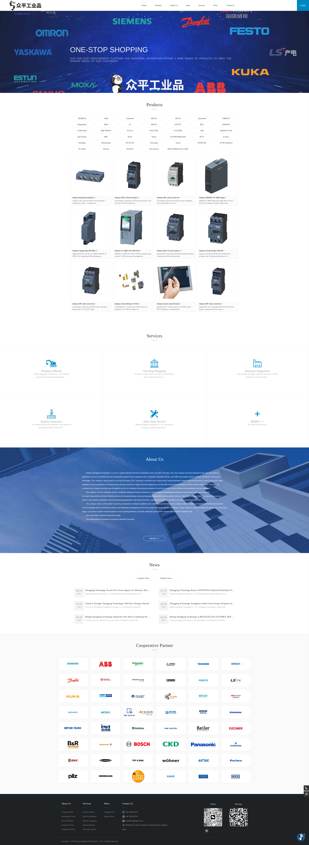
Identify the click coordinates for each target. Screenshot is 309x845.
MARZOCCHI (226, 131)
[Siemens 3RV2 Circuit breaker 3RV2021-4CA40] (175, 228)
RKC (202, 124)
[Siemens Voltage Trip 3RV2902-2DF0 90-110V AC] (91, 228)
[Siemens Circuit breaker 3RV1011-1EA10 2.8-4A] (218, 228)
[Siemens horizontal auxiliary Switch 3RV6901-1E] (91, 175)
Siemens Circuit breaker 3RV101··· (212, 251)
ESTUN (178, 124)
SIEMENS (82, 118)
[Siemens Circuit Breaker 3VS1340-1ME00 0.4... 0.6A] (133, 281)
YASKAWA (82, 131)
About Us (174, 5)
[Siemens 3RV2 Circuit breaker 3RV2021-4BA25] (133, 175)
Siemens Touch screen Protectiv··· (169, 304)
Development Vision (68, 816)
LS (130, 124)
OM (202, 131)
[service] (306, 794)
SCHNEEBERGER (178, 137)
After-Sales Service (89, 829)
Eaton (154, 137)
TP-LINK (82, 149)
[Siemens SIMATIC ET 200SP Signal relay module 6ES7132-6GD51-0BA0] (218, 175)
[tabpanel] (154, 52)
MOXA (154, 124)
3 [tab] (158, 89)
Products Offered (88, 812)
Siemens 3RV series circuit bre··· (169, 198)
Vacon (178, 143)
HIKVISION (106, 131)
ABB (106, 118)
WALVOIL (154, 131)
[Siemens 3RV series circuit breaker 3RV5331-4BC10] (175, 175)
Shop (188, 5)
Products (158, 5)
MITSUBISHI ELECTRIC (178, 149)
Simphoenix (82, 124)
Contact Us (230, 5)
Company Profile (67, 812)
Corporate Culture (68, 825)
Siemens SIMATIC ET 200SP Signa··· (213, 198)
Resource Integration (90, 821)
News (215, 5)
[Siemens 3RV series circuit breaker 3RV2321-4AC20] (218, 281)
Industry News (166, 578)
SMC (106, 137)
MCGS (178, 118)
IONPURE (202, 143)
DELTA (154, 118)
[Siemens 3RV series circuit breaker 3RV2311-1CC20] (91, 281)
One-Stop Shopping (89, 816)
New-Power (154, 149)
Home (144, 5)
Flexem (106, 149)
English (303, 5)
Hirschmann (106, 143)
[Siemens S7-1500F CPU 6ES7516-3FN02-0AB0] (133, 228)
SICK (130, 137)
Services (201, 5)
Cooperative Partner (68, 829)
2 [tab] (154, 89)
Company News (143, 578)
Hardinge (82, 143)
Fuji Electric (82, 137)
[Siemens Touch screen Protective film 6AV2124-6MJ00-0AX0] (175, 281)
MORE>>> (154, 538)
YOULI (130, 131)
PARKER (226, 124)
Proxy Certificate (67, 821)
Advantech (202, 118)
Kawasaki (154, 143)
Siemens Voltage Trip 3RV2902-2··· (85, 251)
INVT (202, 137)
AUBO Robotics (226, 143)
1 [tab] (150, 89)
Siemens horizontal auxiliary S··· (84, 198)
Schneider (130, 118)
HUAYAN (130, 143)
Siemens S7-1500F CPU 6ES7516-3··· (128, 251)
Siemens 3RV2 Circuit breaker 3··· (127, 198)
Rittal (106, 124)
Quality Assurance (89, 825)
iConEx (226, 137)
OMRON (226, 118)
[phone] (306, 788)
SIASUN (129, 149)
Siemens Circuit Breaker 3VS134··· (127, 304)
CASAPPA (178, 131)
